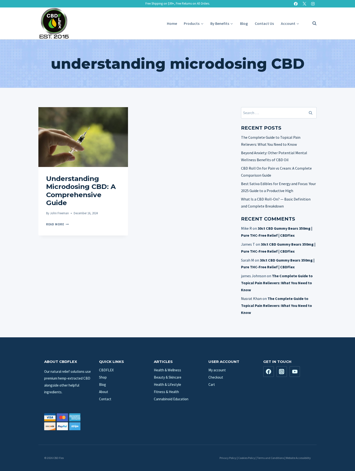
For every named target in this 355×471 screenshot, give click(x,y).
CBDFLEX (106, 370)
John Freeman (59, 213)
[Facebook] (296, 3)
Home (172, 23)
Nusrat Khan (251, 298)
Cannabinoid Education (171, 399)
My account (217, 370)
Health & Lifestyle (167, 384)
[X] (304, 3)
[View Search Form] (312, 23)
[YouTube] (295, 371)
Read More (57, 224)
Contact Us (264, 23)
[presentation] (83, 137)
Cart (211, 384)
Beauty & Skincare (167, 377)
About (103, 391)
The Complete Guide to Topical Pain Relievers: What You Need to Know (277, 282)
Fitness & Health (166, 391)
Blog (244, 23)
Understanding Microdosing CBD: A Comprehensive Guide (81, 190)
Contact (105, 399)
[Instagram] (313, 3)
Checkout (215, 377)
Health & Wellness (167, 370)
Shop (103, 377)
